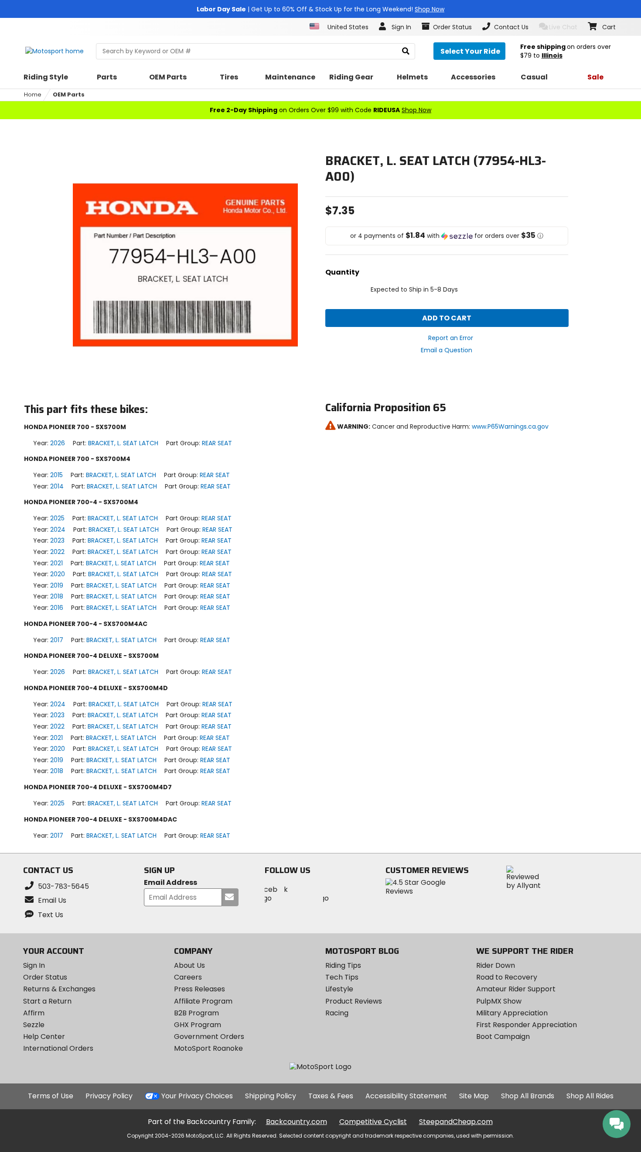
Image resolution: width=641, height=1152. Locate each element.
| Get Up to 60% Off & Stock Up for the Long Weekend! (320, 9)
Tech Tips (341, 977)
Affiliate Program (203, 1001)
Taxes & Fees (330, 1096)
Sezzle (33, 1025)
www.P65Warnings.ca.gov (510, 426)
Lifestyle (339, 989)
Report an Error (450, 338)
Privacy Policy (109, 1096)
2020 (57, 574)
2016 (56, 607)
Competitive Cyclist (373, 1122)
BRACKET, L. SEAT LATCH (123, 443)
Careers (188, 977)
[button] (447, 236)
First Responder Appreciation (526, 1025)
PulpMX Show (499, 1001)
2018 (56, 596)
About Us (189, 965)
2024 (57, 529)
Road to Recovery (506, 977)
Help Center (44, 1037)
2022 (57, 551)
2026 (57, 443)
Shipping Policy (270, 1096)
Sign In (34, 965)
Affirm (33, 1013)
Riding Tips (343, 965)
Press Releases (199, 989)
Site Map (474, 1096)
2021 (56, 563)
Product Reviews (353, 1001)
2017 (56, 640)
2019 (56, 585)
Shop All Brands (527, 1096)
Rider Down (495, 965)
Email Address (170, 882)
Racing (336, 1013)
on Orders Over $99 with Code (320, 110)
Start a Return (47, 1001)
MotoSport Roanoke (208, 1048)
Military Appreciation (512, 1013)
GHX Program (197, 1025)
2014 (57, 486)
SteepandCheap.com (456, 1122)
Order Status (45, 977)
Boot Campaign (503, 1037)
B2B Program (196, 1013)
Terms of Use (50, 1096)
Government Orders (209, 1037)
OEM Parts (69, 94)
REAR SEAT (217, 443)
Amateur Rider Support (516, 989)
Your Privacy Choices (197, 1096)
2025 (57, 518)
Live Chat (563, 27)
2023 (57, 540)
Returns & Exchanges (59, 989)
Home (32, 94)
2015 (56, 475)
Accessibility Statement (406, 1096)
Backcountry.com (296, 1122)
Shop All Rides (590, 1096)
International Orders (58, 1048)
